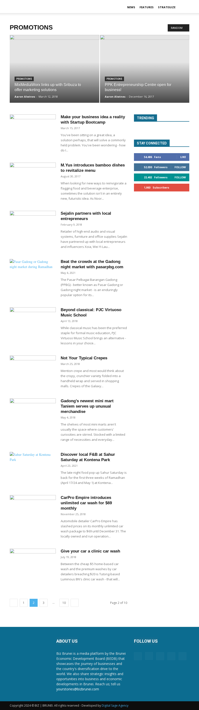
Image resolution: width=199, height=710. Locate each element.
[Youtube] (182, 656)
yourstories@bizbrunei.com (77, 689)
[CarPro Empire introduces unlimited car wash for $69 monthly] (33, 511)
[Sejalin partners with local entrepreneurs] (33, 227)
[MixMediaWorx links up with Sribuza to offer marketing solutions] (54, 73)
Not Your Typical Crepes (84, 358)
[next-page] (75, 603)
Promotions (24, 79)
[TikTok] (171, 656)
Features (147, 7)
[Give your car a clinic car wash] (33, 564)
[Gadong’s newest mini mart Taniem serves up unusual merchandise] (33, 414)
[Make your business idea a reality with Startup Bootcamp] (33, 130)
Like (183, 157)
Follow (180, 167)
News (131, 7)
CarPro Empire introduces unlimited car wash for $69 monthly (86, 503)
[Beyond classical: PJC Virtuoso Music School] (33, 323)
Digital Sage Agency (115, 705)
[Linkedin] (160, 656)
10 (64, 603)
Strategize (166, 7)
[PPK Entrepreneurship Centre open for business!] (145, 73)
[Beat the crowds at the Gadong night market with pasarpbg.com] (33, 275)
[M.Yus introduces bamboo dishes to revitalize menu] (33, 178)
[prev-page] (14, 603)
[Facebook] (138, 656)
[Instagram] (149, 656)
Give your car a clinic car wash (90, 551)
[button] (183, 7)
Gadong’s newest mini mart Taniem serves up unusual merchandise (87, 406)
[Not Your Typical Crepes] (33, 371)
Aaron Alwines (25, 96)
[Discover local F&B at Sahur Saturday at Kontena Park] (33, 468)
